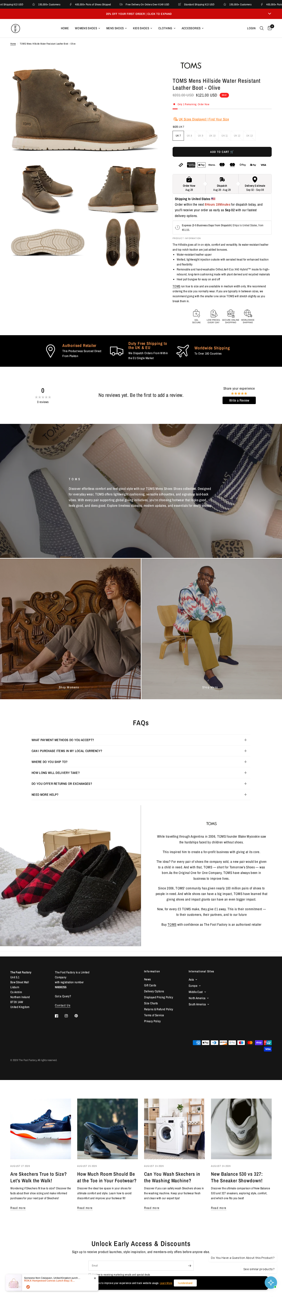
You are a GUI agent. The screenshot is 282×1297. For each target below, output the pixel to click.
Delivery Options (154, 991)
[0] (269, 28)
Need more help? (45, 794)
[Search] (262, 28)
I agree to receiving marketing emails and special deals (121, 1274)
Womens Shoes (86, 28)
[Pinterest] (79, 1015)
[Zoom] (151, 67)
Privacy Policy (152, 1021)
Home (65, 28)
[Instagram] (69, 1015)
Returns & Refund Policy (158, 1009)
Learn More (166, 1283)
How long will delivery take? (56, 772)
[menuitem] (65, 28)
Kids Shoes (141, 28)
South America (197, 1004)
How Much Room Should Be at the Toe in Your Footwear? (107, 1177)
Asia (191, 979)
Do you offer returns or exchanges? (62, 783)
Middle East (196, 992)
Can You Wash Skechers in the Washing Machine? (172, 1177)
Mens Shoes (115, 28)
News (147, 979)
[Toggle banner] (269, 13)
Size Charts (151, 1003)
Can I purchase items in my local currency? (67, 751)
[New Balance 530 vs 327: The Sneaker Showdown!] (241, 1129)
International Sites (201, 971)
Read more (18, 1208)
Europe (193, 985)
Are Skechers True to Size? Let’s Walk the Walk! (38, 1177)
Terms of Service (154, 1015)
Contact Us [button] (62, 1005)
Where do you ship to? (50, 761)
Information (152, 971)
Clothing (165, 28)
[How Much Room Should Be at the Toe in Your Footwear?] (107, 1129)
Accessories (191, 28)
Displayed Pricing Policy (158, 997)
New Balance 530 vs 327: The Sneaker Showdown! (237, 1177)
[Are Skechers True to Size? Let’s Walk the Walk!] (40, 1129)
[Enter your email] (189, 1266)
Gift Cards (150, 985)
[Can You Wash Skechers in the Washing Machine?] (174, 1129)
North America (197, 998)
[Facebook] (59, 1015)
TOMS (176, 286)
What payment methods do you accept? (63, 740)
